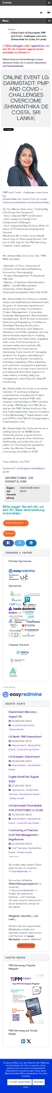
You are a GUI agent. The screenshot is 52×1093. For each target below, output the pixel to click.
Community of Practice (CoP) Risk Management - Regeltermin (24, 835)
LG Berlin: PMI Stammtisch (25, 737)
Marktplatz (26, 946)
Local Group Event (23, 725)
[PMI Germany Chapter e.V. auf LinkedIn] (23, 1041)
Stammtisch (16, 729)
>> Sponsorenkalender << (23, 890)
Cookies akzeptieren (20, 1082)
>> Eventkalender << (20, 871)
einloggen (17, 46)
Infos (26, 1087)
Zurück (9, 534)
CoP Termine (19, 848)
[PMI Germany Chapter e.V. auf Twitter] (29, 1041)
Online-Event (16, 798)
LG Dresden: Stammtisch (24, 757)
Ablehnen (38, 1082)
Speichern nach (14, 523)
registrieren (37, 46)
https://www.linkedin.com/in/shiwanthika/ (26, 202)
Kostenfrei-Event (29, 794)
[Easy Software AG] (23, 694)
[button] (26, 553)
